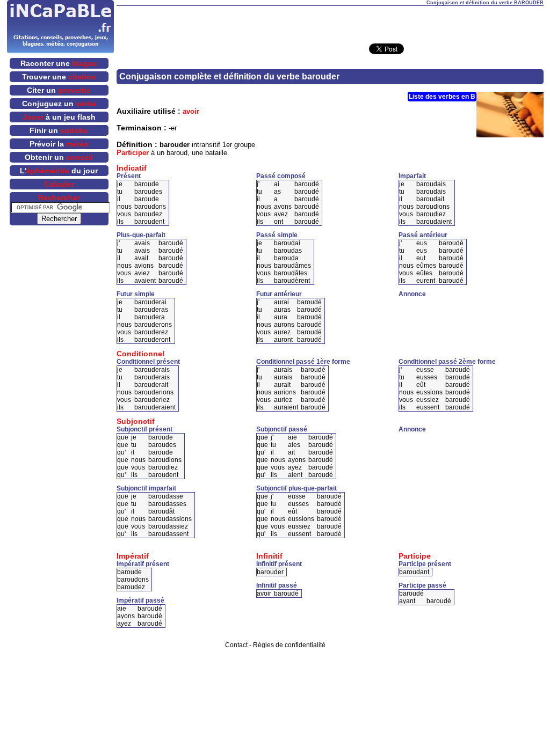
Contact (236, 645)
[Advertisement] (329, 22)
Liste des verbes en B (442, 96)
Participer (133, 153)
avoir (191, 111)
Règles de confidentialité (289, 645)
